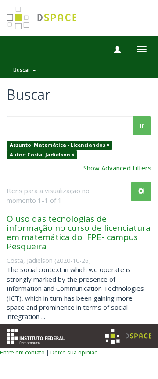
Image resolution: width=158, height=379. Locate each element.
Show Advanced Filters (117, 167)
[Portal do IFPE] (36, 335)
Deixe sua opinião (74, 352)
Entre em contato (22, 352)
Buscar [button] (22, 70)
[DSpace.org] (128, 336)
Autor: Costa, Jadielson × (42, 154)
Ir (142, 125)
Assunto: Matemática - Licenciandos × (59, 145)
